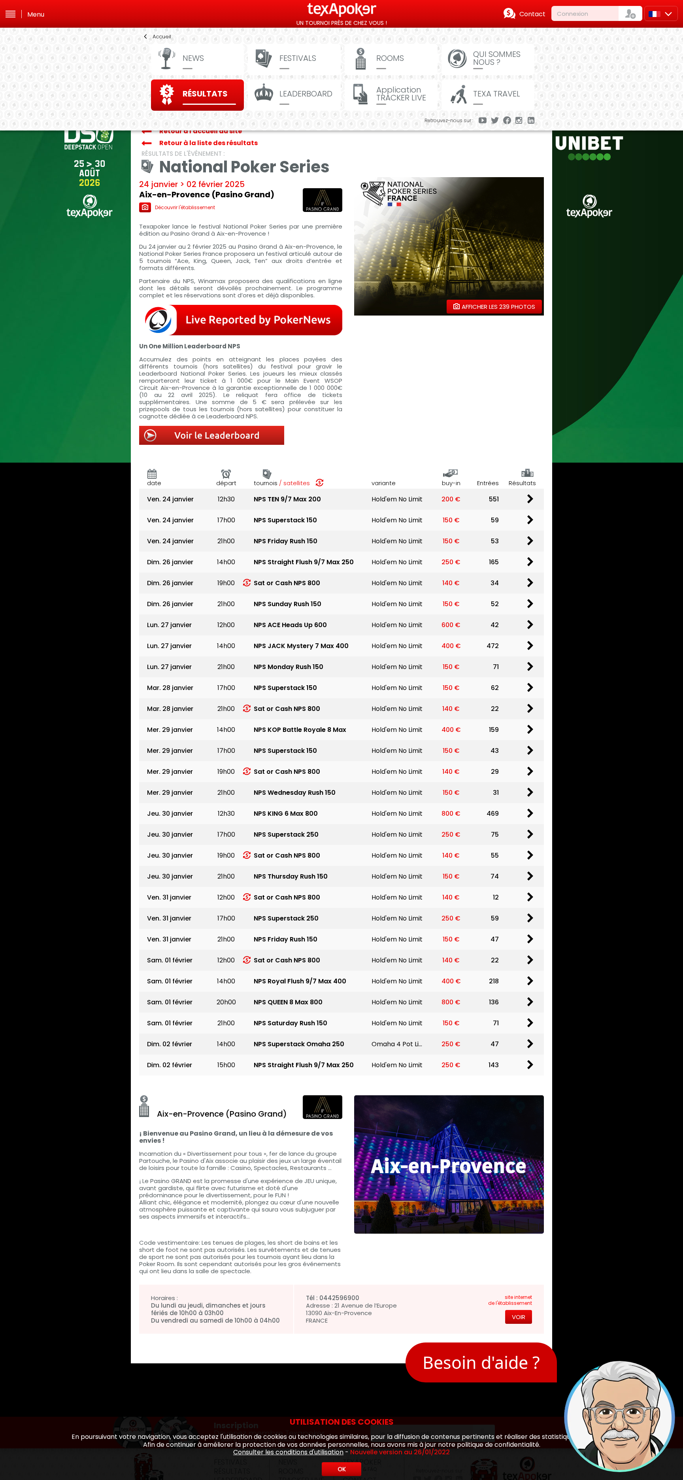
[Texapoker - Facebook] (507, 121)
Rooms (390, 58)
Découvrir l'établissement (185, 207)
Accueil (162, 36)
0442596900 (339, 1298)
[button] (553, 1346)
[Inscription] (630, 13)
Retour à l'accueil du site (200, 131)
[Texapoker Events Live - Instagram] (519, 121)
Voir (518, 1317)
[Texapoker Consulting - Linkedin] (531, 121)
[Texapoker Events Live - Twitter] (494, 121)
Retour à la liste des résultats (208, 142)
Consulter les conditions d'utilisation (288, 1452)
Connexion (572, 13)
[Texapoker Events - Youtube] (482, 121)
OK (342, 1469)
